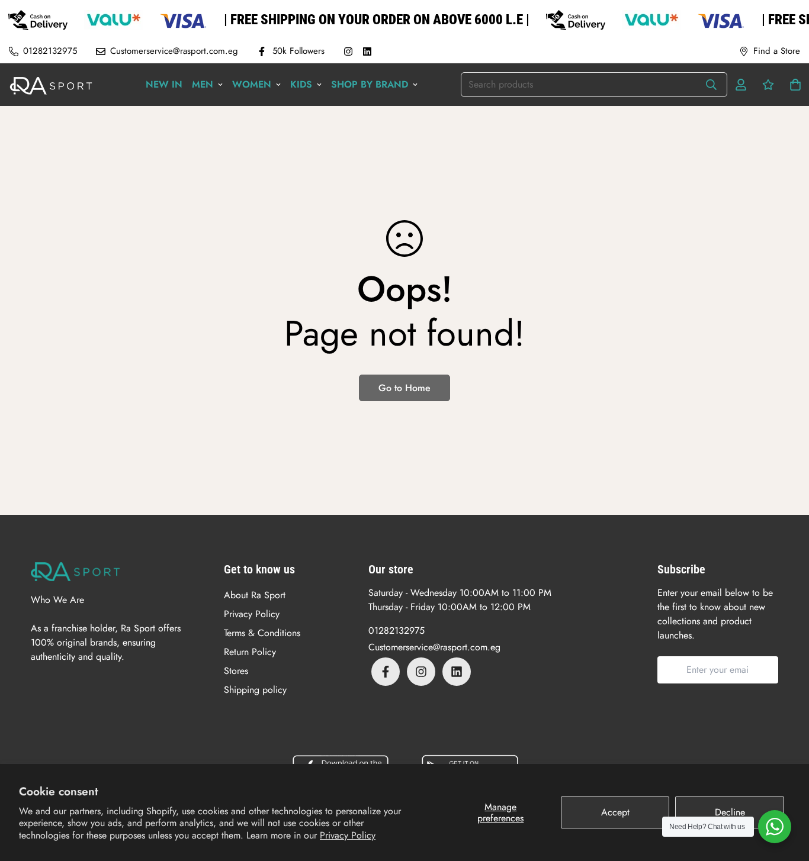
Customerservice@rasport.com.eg (434, 647)
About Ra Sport (254, 595)
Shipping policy (255, 689)
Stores (236, 671)
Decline (730, 812)
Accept (615, 812)
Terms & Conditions (262, 633)
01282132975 (396, 630)
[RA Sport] (50, 84)
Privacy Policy (347, 835)
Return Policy (250, 652)
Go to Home (404, 388)
